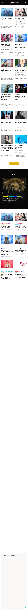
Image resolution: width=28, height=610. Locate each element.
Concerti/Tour (18, 224)
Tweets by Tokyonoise (9, 555)
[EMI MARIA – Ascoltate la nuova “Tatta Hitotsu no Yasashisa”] (21, 115)
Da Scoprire (10, 247)
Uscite (19, 196)
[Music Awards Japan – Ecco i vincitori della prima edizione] (21, 264)
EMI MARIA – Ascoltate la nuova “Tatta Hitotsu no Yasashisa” (20, 122)
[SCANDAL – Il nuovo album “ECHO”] (7, 12)
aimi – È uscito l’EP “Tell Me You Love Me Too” (20, 147)
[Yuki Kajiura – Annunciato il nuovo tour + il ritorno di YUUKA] (21, 88)
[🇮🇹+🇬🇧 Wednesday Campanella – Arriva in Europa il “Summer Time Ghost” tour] (7, 264)
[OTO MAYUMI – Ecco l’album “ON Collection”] (21, 63)
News (16, 196)
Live (23, 271)
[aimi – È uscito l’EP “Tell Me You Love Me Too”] (21, 139)
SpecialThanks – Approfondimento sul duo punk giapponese (20, 46)
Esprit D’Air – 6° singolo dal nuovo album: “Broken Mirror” (12, 199)
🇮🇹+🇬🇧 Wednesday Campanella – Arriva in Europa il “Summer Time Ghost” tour (7, 277)
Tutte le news (14, 163)
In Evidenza (5, 196)
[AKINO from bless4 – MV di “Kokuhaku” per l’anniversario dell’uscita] (7, 88)
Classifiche (17, 271)
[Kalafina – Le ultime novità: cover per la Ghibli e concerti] (7, 115)
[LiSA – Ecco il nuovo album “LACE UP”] (7, 38)
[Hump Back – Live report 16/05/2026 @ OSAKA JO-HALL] (21, 12)
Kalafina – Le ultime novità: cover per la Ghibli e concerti (6, 122)
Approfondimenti (5, 223)
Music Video (11, 196)
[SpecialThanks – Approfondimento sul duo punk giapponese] (21, 38)
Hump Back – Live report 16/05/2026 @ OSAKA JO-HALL (20, 20)
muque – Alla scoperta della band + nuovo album (7, 70)
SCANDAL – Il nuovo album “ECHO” (7, 227)
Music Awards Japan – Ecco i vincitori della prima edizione (20, 276)
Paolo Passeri (2, 22)
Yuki (15, 72)
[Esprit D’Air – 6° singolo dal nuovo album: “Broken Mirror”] (14, 191)
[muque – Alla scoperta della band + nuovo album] (7, 63)
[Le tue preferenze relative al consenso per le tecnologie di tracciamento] (25, 607)
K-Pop (21, 271)
